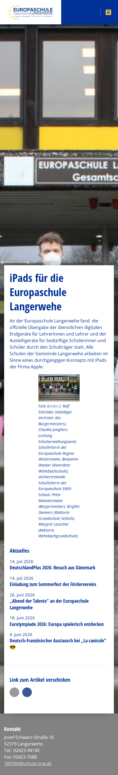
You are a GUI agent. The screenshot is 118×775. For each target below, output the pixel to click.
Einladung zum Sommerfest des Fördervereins (53, 584)
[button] (14, 692)
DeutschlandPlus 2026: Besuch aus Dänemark (52, 567)
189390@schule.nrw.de (28, 764)
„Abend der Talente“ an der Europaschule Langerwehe (49, 604)
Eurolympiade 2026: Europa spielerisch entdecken (57, 624)
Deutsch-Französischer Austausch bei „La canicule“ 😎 (58, 643)
